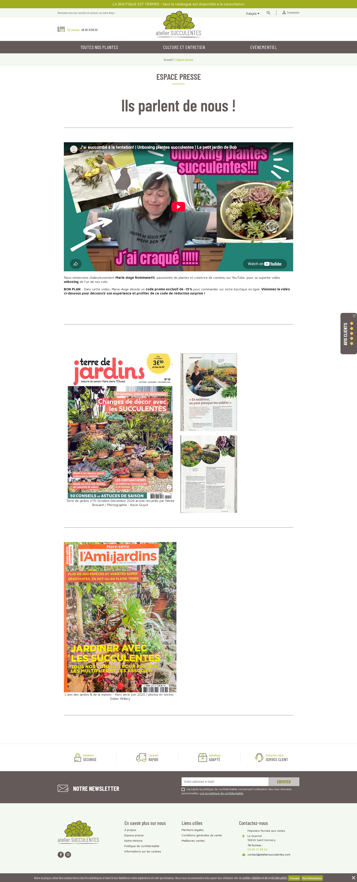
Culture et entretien (184, 47)
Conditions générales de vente (202, 835)
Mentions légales (193, 830)
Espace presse (134, 835)
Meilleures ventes (193, 840)
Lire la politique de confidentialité (221, 793)
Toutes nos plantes (99, 47)
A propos (130, 830)
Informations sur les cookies (142, 851)
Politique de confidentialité (141, 846)
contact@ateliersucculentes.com (269, 854)
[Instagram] (68, 855)
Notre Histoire (133, 840)
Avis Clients (345, 334)
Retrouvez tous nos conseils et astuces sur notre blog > (86, 12)
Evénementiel (263, 47)
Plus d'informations (312, 878)
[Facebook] (61, 855)
